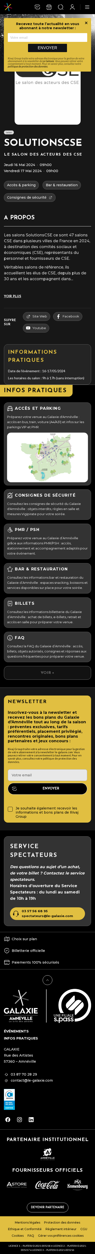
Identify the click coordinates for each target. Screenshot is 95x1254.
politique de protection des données (28, 66)
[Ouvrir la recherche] (61, 7)
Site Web (39, 316)
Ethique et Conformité (25, 1229)
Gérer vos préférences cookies (61, 1235)
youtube (39, 328)
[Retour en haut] (47, 980)
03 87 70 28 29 (24, 1074)
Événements (16, 1031)
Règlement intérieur (61, 1229)
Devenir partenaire (47, 1207)
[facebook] (8, 1120)
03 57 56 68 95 (35, 911)
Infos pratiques (21, 1038)
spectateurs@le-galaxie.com (47, 916)
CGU (83, 1229)
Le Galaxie (48, 61)
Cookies (18, 1235)
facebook (71, 316)
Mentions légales (27, 1222)
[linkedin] (31, 1120)
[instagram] (19, 1120)
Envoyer (47, 48)
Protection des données (62, 1222)
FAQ (31, 1235)
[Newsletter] (37, 7)
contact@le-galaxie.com (32, 1080)
